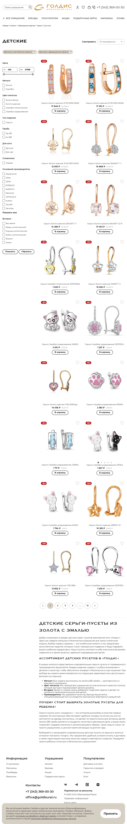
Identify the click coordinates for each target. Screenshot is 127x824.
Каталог (49, 764)
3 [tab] (104, 462)
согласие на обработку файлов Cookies (36, 816)
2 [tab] (101, 462)
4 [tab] (108, 462)
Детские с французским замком (53, 52)
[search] (30, 7)
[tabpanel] (105, 441)
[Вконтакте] (66, 785)
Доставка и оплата (92, 764)
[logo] (53, 10)
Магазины (107, 18)
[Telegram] (77, 785)
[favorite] (77, 61)
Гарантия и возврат (93, 768)
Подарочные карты (85, 18)
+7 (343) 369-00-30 (110, 7)
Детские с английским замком (18, 52)
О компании (12, 764)
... (80, 605)
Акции (65, 18)
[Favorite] (83, 7)
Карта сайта (70, 802)
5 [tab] (111, 462)
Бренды (33, 18)
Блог (85, 776)
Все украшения (15, 18)
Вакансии (11, 776)
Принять (111, 813)
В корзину (60, 111)
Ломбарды (11, 772)
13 (87, 605)
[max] (88, 785)
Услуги (87, 772)
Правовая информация (76, 798)
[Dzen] (98, 785)
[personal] (77, 7)
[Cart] (89, 7)
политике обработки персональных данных (53, 818)
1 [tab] (98, 462)
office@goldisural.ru (41, 797)
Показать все (9, 213)
